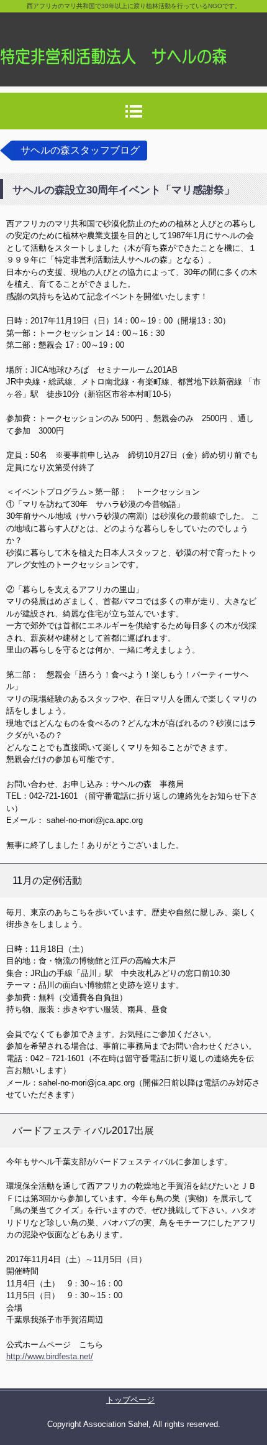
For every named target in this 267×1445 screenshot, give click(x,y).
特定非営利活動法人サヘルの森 (133, 43)
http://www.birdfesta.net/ (49, 1356)
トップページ (130, 1400)
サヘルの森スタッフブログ (80, 150)
